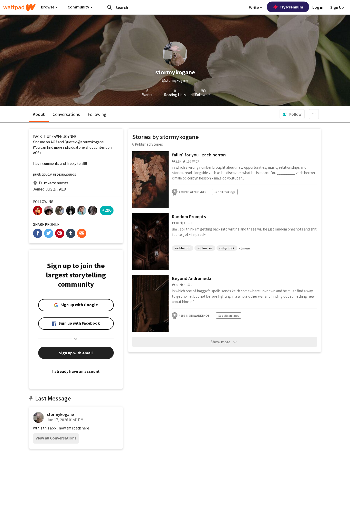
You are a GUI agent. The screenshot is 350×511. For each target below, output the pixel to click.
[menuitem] (292, 114)
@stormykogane (90, 141)
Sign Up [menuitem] (337, 7)
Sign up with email (76, 352)
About (39, 114)
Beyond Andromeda (191, 278)
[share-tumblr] (70, 233)
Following (97, 114)
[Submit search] (110, 7)
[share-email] (81, 233)
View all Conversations (56, 437)
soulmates (204, 248)
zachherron (182, 248)
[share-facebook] (37, 233)
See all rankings (224, 192)
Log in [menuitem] (317, 7)
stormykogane (60, 414)
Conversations (66, 114)
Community (79, 6)
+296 (106, 210)
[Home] (19, 7)
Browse (48, 6)
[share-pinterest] (59, 233)
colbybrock (226, 248)
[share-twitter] (48, 233)
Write (254, 7)
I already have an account (76, 371)
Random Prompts (189, 216)
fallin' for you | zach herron (199, 155)
